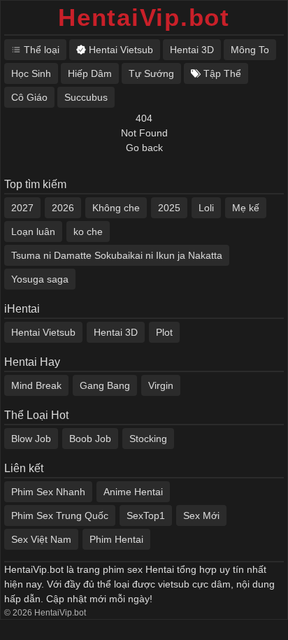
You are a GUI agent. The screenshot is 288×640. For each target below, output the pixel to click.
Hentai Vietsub (43, 332)
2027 (22, 207)
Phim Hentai (116, 539)
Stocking (148, 438)
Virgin (160, 385)
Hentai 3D (116, 332)
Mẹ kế (245, 207)
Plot (164, 332)
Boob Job (90, 438)
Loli (206, 207)
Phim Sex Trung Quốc (59, 515)
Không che (116, 207)
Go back (144, 147)
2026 (63, 207)
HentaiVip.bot (144, 17)
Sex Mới (201, 515)
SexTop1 (146, 515)
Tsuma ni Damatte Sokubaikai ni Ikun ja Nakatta (116, 255)
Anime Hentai (133, 491)
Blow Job (31, 438)
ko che (88, 231)
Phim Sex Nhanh (48, 491)
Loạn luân (33, 231)
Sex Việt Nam (41, 539)
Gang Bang (105, 385)
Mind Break (36, 385)
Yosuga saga (40, 279)
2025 (169, 207)
